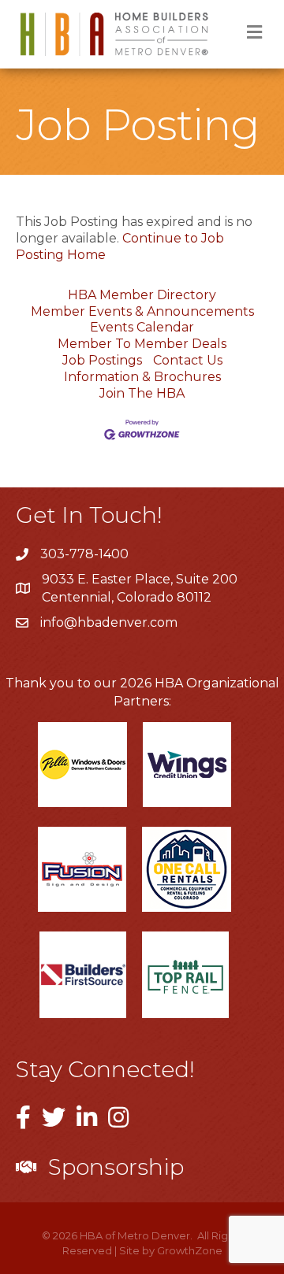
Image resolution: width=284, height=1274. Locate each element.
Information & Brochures (142, 376)
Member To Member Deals (142, 343)
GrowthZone (189, 1250)
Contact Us (187, 360)
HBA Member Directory (142, 294)
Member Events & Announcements (142, 311)
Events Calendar (142, 327)
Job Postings (102, 360)
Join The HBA (142, 393)
